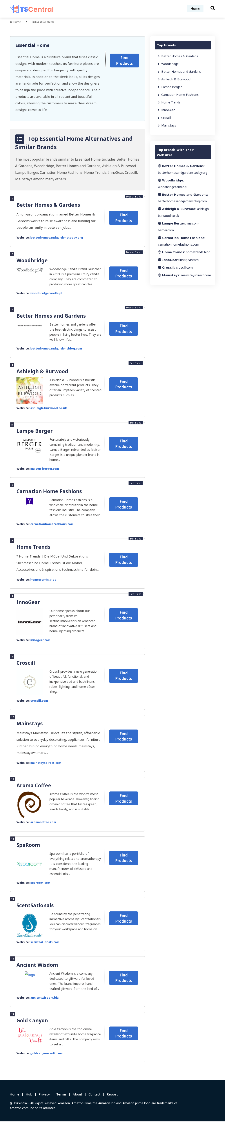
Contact (94, 1094)
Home (195, 8)
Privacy (44, 1094)
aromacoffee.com (43, 822)
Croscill (25, 662)
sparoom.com (40, 883)
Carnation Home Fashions (49, 491)
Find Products (124, 60)
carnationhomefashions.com (52, 524)
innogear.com (40, 640)
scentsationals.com (45, 942)
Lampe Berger (34, 430)
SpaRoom (28, 844)
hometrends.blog (43, 579)
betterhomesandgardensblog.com (56, 348)
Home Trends (33, 546)
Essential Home (32, 45)
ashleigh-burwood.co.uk (48, 408)
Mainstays (29, 723)
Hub (29, 1094)
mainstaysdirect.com (46, 763)
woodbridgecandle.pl (46, 293)
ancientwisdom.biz (44, 997)
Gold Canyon (32, 1020)
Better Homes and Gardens (51, 315)
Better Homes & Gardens (48, 204)
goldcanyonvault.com (46, 1053)
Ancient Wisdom (37, 964)
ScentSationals (35, 905)
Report (112, 1094)
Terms (61, 1094)
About (77, 1094)
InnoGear (28, 602)
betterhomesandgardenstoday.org (56, 237)
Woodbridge (32, 260)
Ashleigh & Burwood (42, 371)
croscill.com (39, 701)
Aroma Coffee (33, 785)
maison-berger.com (44, 469)
